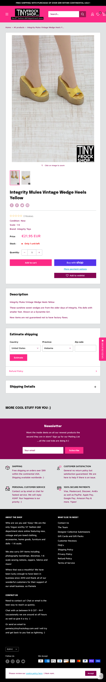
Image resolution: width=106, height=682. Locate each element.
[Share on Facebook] (12, 205)
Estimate (18, 357)
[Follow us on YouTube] (23, 661)
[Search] (82, 14)
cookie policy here (34, 673)
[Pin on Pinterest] (17, 205)
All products (19, 27)
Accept (91, 673)
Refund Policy (16, 371)
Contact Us (63, 523)
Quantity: (15, 252)
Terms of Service (66, 563)
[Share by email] (27, 205)
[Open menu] (7, 14)
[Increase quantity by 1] (39, 252)
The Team (63, 527)
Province (46, 342)
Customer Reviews (67, 540)
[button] (75, 275)
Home (8, 27)
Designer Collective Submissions (74, 532)
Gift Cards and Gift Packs (70, 536)
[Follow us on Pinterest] (18, 661)
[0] (98, 14)
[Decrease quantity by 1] (24, 252)
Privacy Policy (65, 554)
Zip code (79, 342)
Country (14, 342)
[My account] (92, 14)
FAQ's (61, 545)
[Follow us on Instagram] (13, 661)
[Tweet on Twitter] (22, 205)
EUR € (10, 649)
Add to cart (31, 262)
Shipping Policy (65, 549)
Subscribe (74, 450)
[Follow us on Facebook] (7, 661)
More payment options (75, 269)
